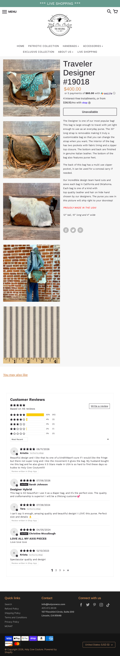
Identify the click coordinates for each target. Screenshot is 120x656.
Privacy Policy (12, 621)
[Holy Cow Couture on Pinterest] (94, 607)
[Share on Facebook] (66, 230)
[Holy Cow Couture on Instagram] (101, 607)
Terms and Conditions (16, 617)
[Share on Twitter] (73, 230)
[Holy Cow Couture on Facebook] (81, 607)
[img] (28, 449)
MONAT (9, 626)
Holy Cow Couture (34, 649)
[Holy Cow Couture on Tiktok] (108, 607)
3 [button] (60, 570)
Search (8, 604)
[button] (90, 93)
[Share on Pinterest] (80, 230)
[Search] (109, 11)
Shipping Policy (12, 613)
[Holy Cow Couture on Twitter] (87, 607)
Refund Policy (12, 608)
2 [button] (56, 570)
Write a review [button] (99, 406)
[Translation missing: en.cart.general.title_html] (115, 11)
